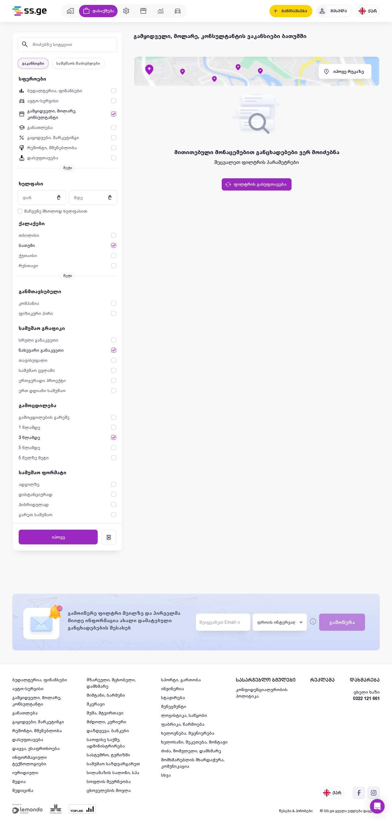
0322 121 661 (366, 698)
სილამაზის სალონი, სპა (113, 772)
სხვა (166, 774)
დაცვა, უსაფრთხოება (36, 748)
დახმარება (365, 680)
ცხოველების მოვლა (109, 790)
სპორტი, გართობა (181, 679)
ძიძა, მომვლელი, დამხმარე (191, 750)
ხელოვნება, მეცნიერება (187, 733)
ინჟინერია (172, 688)
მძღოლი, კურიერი (106, 721)
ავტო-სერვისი (27, 688)
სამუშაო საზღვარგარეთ (113, 763)
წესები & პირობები (295, 810)
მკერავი (96, 703)
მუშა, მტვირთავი (105, 712)
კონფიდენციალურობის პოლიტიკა (262, 692)
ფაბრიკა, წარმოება (183, 724)
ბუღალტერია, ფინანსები (39, 679)
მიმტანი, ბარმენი (106, 695)
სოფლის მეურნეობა (109, 781)
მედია (19, 781)
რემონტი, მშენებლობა (37, 730)
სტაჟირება (173, 697)
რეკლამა (322, 680)
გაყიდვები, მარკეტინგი (38, 721)
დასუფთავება (27, 739)
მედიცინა (22, 790)
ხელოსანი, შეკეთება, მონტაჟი (194, 741)
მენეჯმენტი (173, 706)
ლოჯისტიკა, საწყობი (184, 715)
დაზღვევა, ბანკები (108, 730)
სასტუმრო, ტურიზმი (108, 754)
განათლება (25, 712)
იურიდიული (25, 772)
